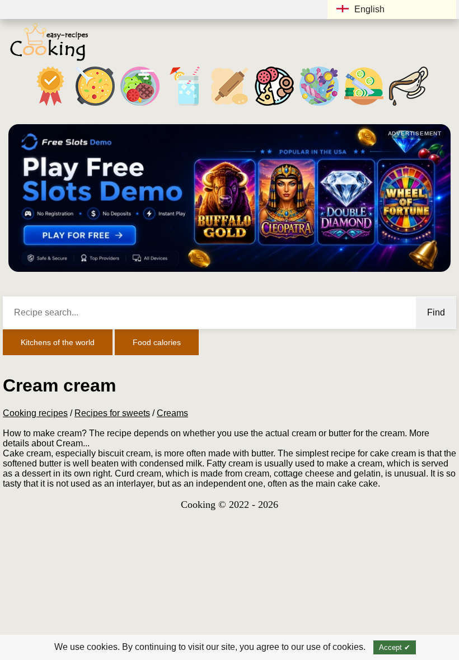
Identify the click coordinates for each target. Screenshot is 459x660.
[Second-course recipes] (140, 105)
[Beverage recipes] (184, 105)
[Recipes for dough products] (229, 105)
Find (436, 312)
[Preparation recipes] (363, 105)
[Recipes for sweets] (319, 105)
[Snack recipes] (274, 105)
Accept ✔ (394, 647)
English (369, 9)
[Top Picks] (50, 105)
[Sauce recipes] (408, 105)
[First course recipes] (95, 105)
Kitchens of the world (58, 342)
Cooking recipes (35, 413)
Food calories (157, 342)
